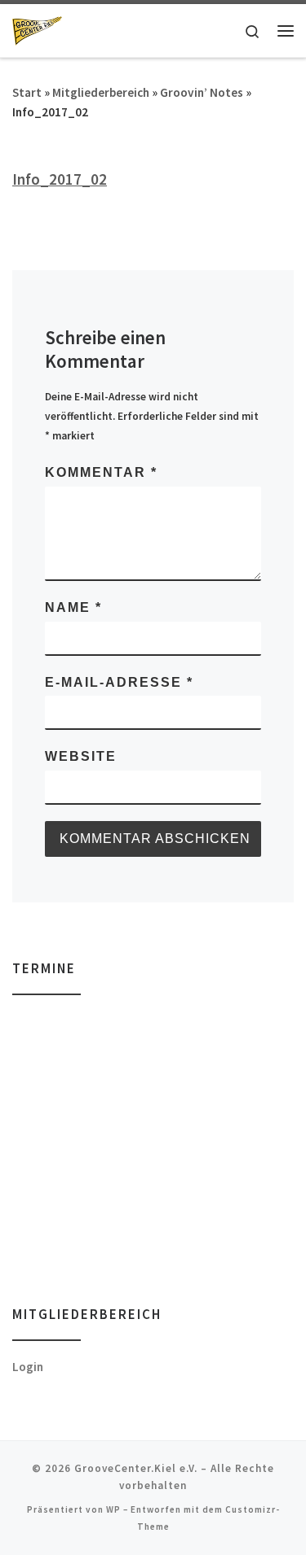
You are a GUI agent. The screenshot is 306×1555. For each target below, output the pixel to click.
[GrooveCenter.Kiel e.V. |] (37, 28)
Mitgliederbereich (100, 92)
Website (81, 756)
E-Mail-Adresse (119, 682)
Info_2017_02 (59, 179)
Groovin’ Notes (201, 92)
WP (113, 1509)
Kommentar (101, 472)
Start (27, 92)
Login (27, 1366)
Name (73, 607)
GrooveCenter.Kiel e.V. (135, 1468)
